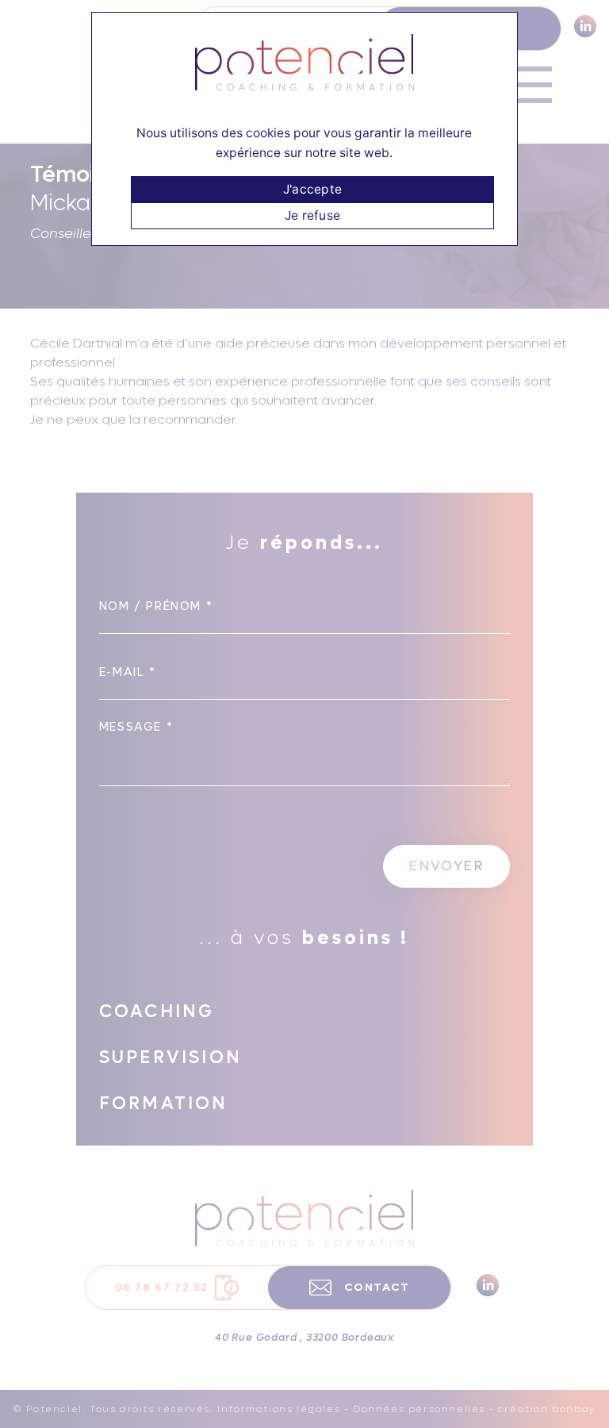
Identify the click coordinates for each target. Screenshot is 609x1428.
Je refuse (312, 215)
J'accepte (312, 189)
